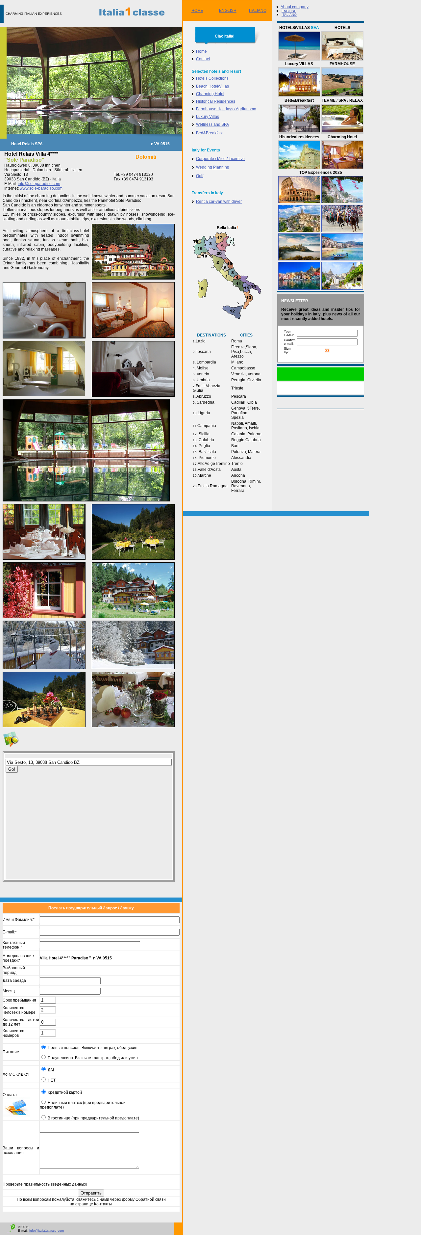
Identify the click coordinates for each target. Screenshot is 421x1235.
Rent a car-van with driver (219, 201)
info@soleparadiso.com (39, 183)
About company (295, 7)
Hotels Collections (212, 78)
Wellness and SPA (212, 124)
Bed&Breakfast (209, 133)
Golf (199, 176)
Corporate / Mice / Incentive (220, 158)
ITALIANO (257, 10)
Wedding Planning (212, 167)
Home (201, 51)
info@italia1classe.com (46, 1230)
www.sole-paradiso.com (41, 188)
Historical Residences (215, 101)
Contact (203, 59)
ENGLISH (227, 10)
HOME (197, 10)
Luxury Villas (207, 116)
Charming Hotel (210, 94)
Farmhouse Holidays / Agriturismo (226, 109)
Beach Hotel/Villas (212, 86)
